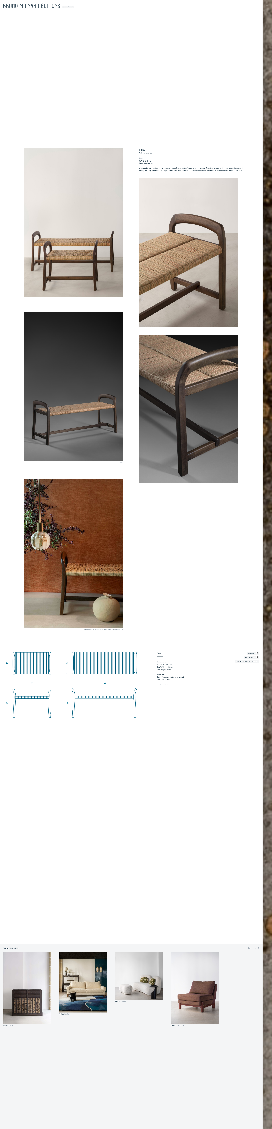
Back (69, 7)
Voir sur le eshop (145, 153)
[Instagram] (264, 1124)
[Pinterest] (268, 1124)
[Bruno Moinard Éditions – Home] (31, 5)
